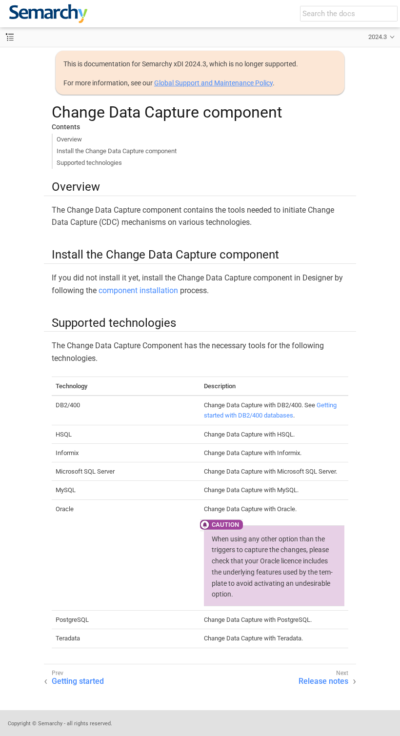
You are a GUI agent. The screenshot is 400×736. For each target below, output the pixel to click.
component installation (138, 290)
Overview (69, 139)
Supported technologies (89, 162)
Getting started (78, 681)
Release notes (323, 681)
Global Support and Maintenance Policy (213, 83)
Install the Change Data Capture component (117, 151)
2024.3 (377, 36)
